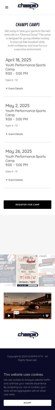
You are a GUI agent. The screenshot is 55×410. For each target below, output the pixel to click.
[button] (7, 7)
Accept (27, 403)
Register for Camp (27, 204)
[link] (27, 7)
